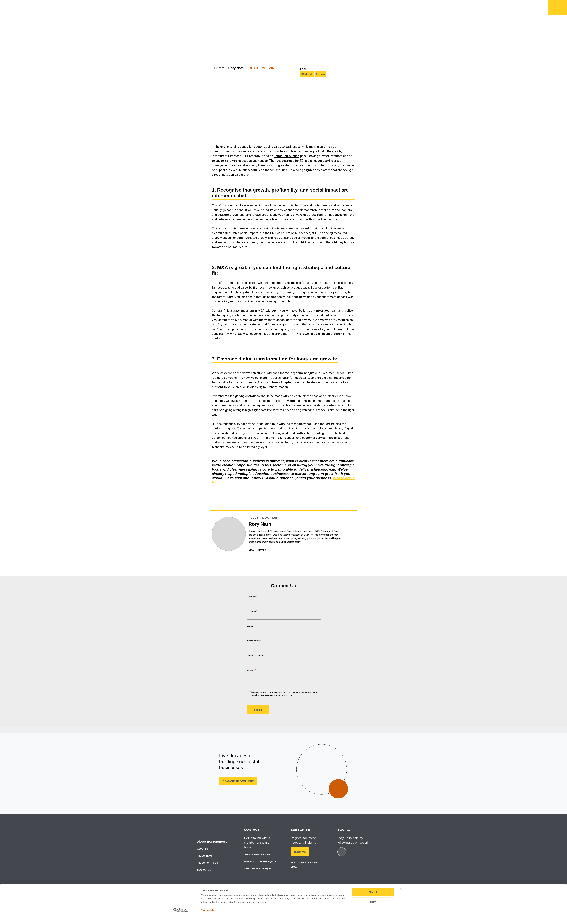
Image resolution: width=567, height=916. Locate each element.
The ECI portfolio (207, 863)
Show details (207, 910)
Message (251, 670)
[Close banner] (401, 889)
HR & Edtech (306, 74)
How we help (270, 9)
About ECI (202, 849)
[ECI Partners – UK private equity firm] (210, 6)
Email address (254, 640)
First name (252, 596)
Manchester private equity (260, 861)
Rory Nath (236, 68)
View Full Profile (258, 550)
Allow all (373, 892)
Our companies (299, 9)
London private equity (257, 854)
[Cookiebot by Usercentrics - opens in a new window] (181, 910)
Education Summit (286, 156)
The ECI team (204, 856)
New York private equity (258, 868)
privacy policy (285, 695)
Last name (252, 611)
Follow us (361, 3)
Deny (373, 901)
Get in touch (340, 3)
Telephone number (255, 655)
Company (251, 626)
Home (557, 7)
